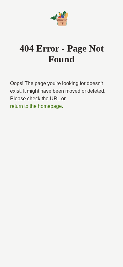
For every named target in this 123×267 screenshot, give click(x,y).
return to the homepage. (36, 106)
